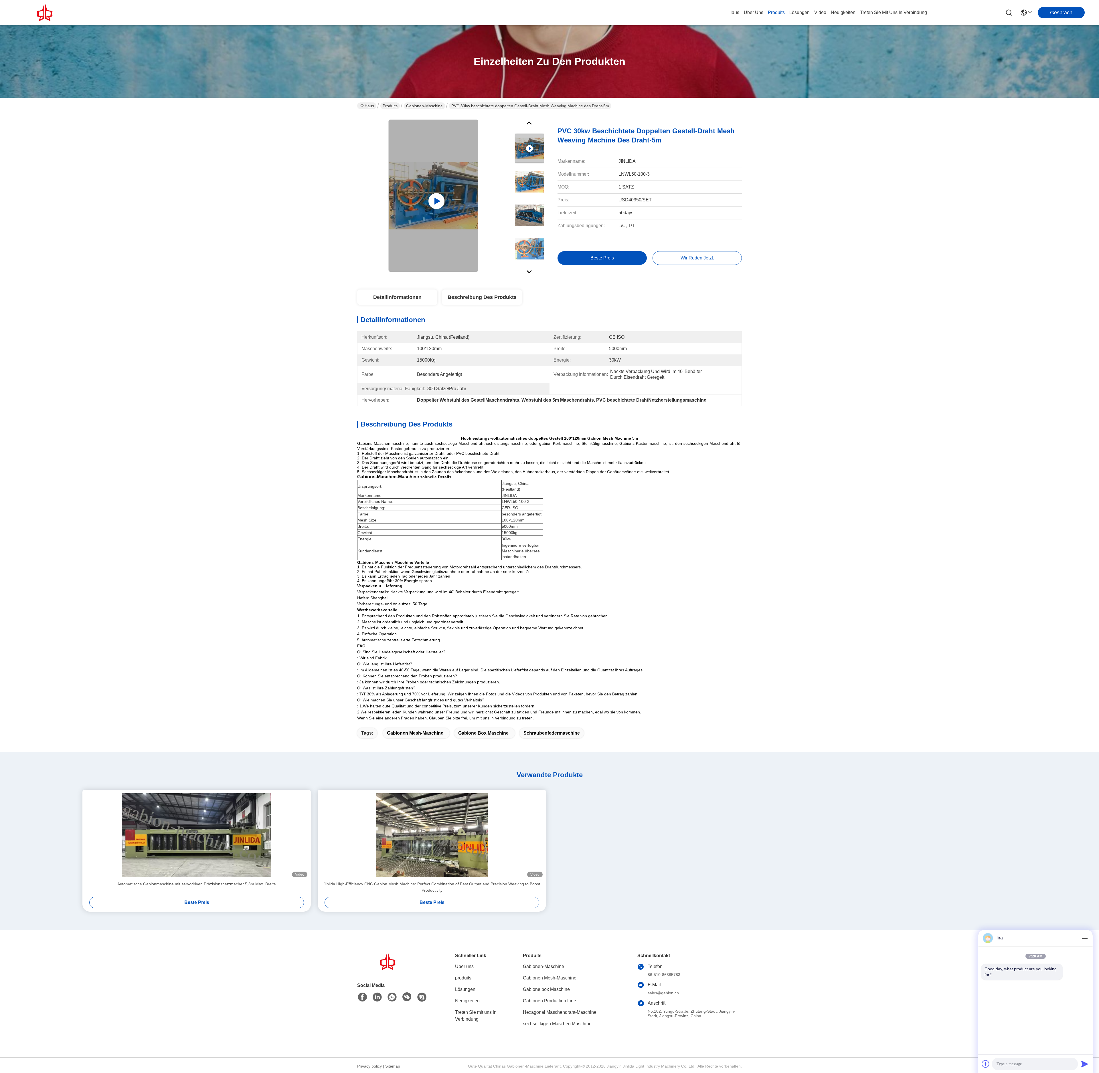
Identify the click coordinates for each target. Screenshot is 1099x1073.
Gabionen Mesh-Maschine (415, 733)
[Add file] (986, 1064)
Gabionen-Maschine (424, 106)
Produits (390, 106)
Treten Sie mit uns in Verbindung (476, 1016)
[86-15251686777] (422, 997)
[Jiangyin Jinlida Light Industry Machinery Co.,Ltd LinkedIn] (377, 997)
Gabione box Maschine (483, 733)
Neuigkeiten (467, 1000)
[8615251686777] (392, 997)
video (820, 12)
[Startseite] (388, 968)
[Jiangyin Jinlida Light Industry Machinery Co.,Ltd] (45, 12)
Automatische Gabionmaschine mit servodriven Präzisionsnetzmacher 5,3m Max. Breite (196, 884)
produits (776, 12)
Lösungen (465, 989)
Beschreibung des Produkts (482, 297)
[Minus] (1084, 938)
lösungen (799, 12)
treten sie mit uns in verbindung (893, 12)
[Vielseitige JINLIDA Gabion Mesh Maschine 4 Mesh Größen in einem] (433, 195)
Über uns (753, 12)
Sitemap (392, 1066)
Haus (733, 12)
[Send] (1084, 1064)
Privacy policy (369, 1066)
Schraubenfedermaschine (551, 733)
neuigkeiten (843, 12)
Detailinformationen (397, 297)
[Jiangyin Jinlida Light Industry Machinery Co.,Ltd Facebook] (362, 997)
